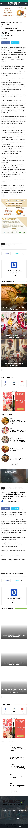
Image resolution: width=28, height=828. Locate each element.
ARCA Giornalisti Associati (11, 35)
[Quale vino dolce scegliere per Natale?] (5, 449)
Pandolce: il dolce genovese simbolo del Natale (17, 458)
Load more (13, 464)
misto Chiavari (15, 22)
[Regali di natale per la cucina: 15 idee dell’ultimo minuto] (14, 325)
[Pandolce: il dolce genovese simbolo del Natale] (5, 458)
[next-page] (5, 370)
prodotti (3, 24)
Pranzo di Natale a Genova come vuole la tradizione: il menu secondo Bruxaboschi (14, 363)
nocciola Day (8, 22)
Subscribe (22, 381)
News (2, 26)
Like (5, 381)
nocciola (8, 24)
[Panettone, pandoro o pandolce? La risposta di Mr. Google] (14, 297)
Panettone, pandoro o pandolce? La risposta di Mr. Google (14, 308)
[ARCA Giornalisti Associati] (2, 36)
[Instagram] (14, 818)
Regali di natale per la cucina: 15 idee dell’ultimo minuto (14, 336)
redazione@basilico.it (17, 814)
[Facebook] (12, 274)
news (21, 22)
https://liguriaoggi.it (14, 272)
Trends (14, 360)
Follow (14, 381)
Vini (11, 447)
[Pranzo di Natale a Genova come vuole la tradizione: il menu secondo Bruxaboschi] (14, 353)
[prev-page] (2, 370)
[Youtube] (15, 274)
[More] (21, 42)
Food (11, 456)
